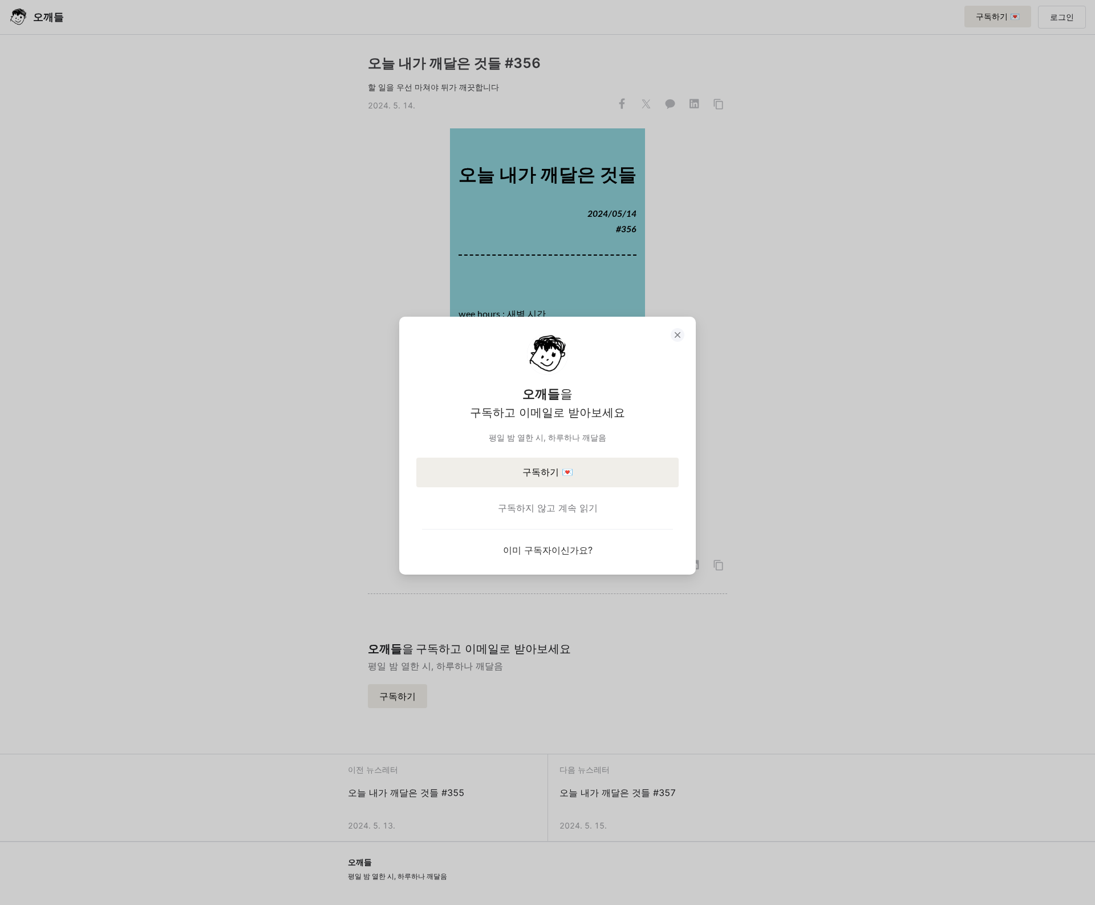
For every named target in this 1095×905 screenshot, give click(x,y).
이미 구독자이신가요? (548, 550)
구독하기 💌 (547, 472)
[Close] (677, 335)
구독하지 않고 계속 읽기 (548, 508)
